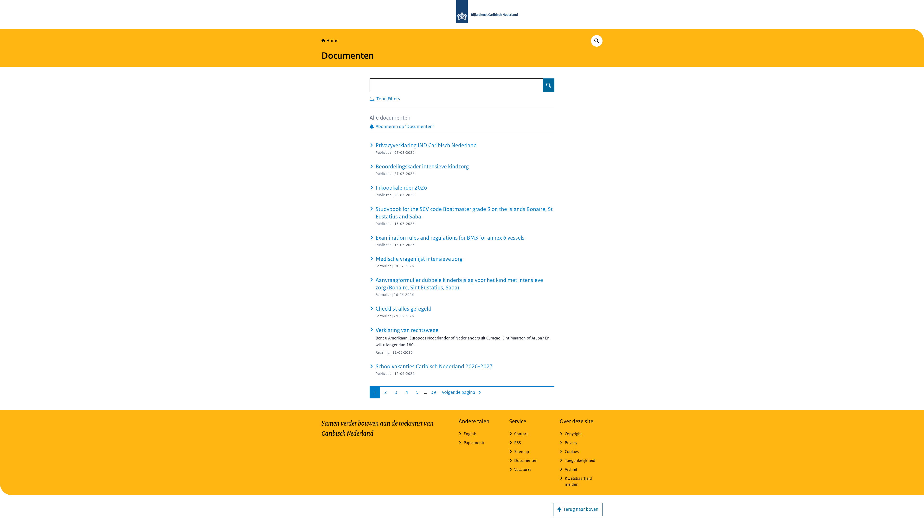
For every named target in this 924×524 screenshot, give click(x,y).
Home (332, 41)
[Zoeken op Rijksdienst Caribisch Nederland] (597, 41)
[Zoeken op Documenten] (548, 85)
